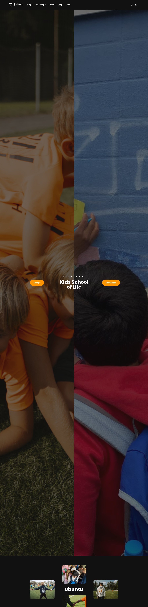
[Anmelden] (132, 5)
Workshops (111, 282)
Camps (37, 282)
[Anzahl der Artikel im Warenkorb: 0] (135, 5)
